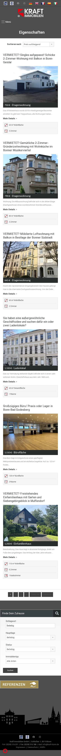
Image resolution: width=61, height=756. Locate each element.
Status (9, 645)
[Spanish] (49, 3)
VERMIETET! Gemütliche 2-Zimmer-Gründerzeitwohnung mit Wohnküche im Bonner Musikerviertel (28, 146)
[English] (37, 3)
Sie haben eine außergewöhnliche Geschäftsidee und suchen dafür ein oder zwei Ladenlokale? (28, 321)
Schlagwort (11, 621)
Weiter (34, 594)
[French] (43, 3)
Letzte (46, 594)
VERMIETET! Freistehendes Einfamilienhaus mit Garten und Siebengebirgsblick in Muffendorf (24, 497)
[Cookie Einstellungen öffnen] (5, 752)
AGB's (42, 747)
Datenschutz (33, 747)
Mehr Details (9, 118)
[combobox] (38, 44)
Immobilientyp (12, 656)
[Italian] (55, 3)
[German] (30, 3)
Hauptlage (10, 633)
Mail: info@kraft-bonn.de (48, 744)
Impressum (20, 747)
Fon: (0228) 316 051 (10, 744)
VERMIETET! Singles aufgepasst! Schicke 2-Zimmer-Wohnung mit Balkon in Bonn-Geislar (29, 58)
